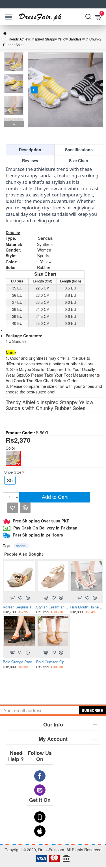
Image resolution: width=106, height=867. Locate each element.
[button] (34, 89)
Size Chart (78, 160)
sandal (21, 545)
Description (30, 149)
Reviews (30, 160)
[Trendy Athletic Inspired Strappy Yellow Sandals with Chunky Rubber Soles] (13, 458)
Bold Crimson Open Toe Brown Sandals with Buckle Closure (53, 662)
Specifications (79, 149)
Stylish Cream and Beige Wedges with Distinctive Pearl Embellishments (53, 607)
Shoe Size (12, 472)
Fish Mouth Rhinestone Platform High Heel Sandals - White (86, 607)
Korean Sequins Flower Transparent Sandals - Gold (19, 607)
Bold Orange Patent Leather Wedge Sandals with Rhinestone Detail (19, 662)
